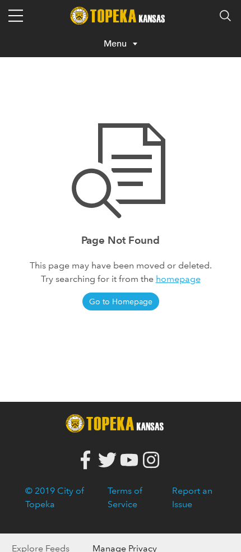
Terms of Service (125, 497)
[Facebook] (85, 460)
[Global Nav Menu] (16, 16)
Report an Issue (192, 497)
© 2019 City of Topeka (54, 497)
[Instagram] (151, 460)
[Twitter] (107, 460)
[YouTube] (129, 460)
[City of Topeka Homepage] (117, 422)
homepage (178, 278)
